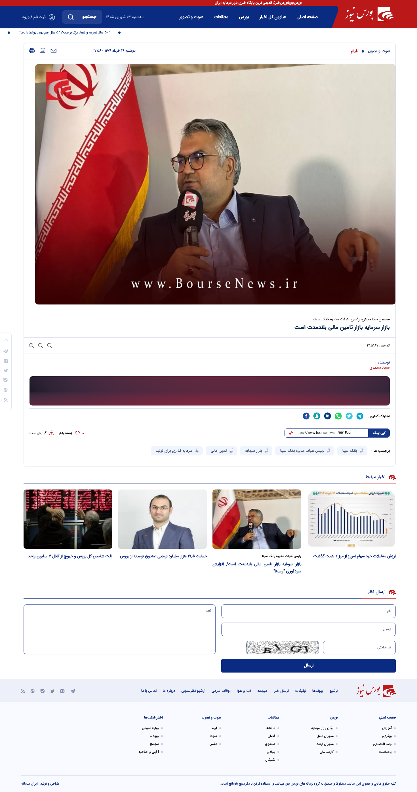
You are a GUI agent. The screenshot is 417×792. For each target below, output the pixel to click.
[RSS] (23, 691)
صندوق (270, 744)
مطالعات (221, 17)
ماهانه (270, 728)
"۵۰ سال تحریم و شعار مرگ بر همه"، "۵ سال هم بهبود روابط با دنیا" (75, 32)
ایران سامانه (29, 784)
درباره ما (169, 691)
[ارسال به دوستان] (53, 51)
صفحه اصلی (307, 17)
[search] (71, 17)
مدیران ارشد (325, 744)
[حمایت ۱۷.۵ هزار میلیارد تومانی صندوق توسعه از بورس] (162, 519)
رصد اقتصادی (382, 744)
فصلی (271, 736)
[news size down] (49, 345)
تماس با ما (149, 691)
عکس (213, 744)
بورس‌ (244, 17)
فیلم (354, 51)
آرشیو (334, 691)
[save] (42, 50)
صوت (213, 736)
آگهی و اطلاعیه (148, 752)
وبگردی (387, 736)
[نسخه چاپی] (32, 50)
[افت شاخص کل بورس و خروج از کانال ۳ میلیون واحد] (68, 519)
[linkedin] (327, 416)
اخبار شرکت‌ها (153, 717)
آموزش (387, 728)
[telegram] (360, 416)
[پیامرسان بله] (42, 691)
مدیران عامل (325, 736)
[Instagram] (62, 691)
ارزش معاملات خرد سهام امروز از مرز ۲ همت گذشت (354, 556)
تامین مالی (219, 451)
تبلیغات (300, 691)
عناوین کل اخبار (273, 17)
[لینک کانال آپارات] (32, 691)
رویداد (154, 736)
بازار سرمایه (254, 451)
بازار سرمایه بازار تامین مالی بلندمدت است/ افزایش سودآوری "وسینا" (256, 568)
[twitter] (349, 416)
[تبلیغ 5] (210, 391)
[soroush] (317, 416)
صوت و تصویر (191, 17)
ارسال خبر (281, 691)
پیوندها (317, 691)
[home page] (369, 14)
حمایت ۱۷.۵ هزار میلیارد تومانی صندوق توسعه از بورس (163, 556)
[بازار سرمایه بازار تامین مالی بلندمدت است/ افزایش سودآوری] (256, 519)
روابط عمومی (150, 728)
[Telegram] (72, 691)
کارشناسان (327, 752)
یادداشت (385, 752)
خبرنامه (262, 691)
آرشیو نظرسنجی (193, 691)
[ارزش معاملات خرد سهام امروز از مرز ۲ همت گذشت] (351, 519)
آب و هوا (244, 691)
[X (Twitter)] (52, 691)
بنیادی (271, 752)
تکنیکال (270, 760)
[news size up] (31, 345)
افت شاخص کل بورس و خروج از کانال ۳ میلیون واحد (70, 556)
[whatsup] (338, 416)
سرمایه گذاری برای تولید (174, 451)
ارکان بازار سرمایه (322, 728)
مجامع (154, 744)
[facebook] (306, 416)
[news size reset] (40, 345)
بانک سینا (350, 451)
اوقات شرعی (221, 691)
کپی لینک (379, 433)
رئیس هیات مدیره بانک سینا (302, 451)
